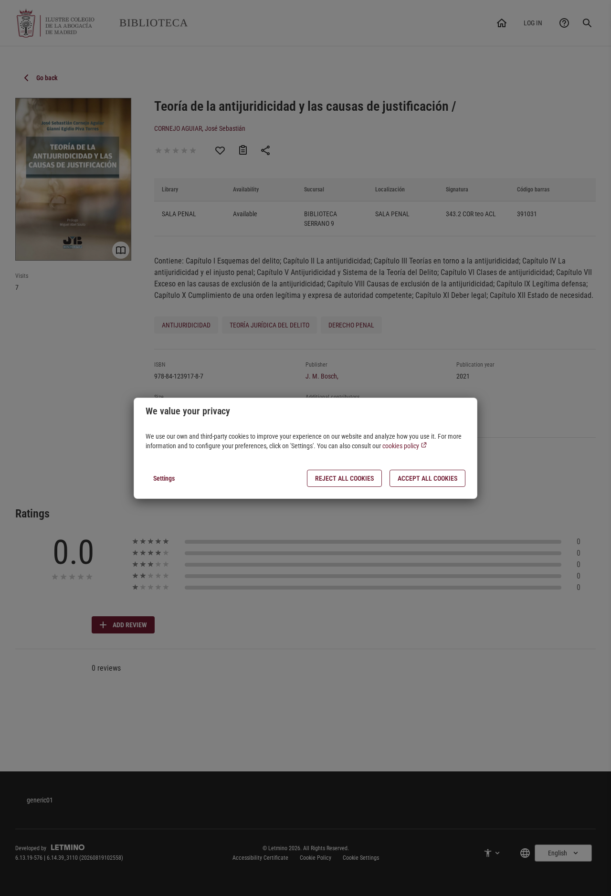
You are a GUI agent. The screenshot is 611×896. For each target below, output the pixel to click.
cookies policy (401, 446)
